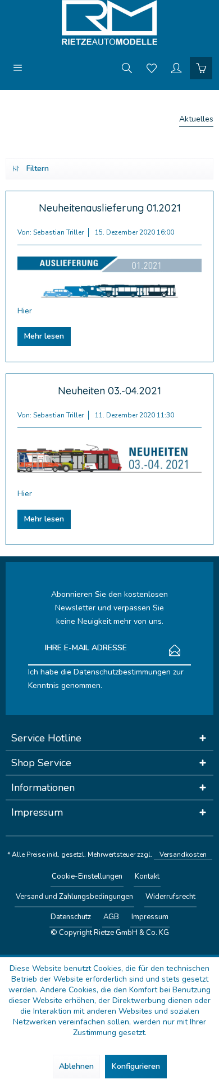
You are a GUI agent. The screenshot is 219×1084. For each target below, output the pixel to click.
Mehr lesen (44, 336)
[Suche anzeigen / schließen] (127, 67)
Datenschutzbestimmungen (122, 672)
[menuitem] (18, 67)
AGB (111, 917)
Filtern (37, 168)
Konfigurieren (136, 1066)
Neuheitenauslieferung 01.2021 (110, 207)
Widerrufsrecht (170, 897)
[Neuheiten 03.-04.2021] (109, 460)
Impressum (149, 917)
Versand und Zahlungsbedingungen (74, 897)
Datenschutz (71, 917)
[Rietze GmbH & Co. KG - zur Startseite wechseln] (109, 22)
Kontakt (147, 876)
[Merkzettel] (151, 67)
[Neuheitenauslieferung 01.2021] (109, 278)
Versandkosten (183, 854)
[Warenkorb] (201, 67)
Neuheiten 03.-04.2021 (109, 390)
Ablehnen (76, 1066)
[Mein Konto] (176, 67)
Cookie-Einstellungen (87, 876)
